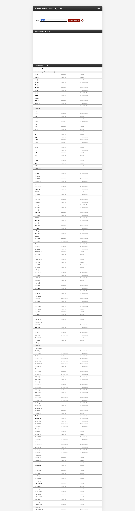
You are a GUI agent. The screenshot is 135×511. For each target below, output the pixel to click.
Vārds (37, 20)
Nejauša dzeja (53, 9)
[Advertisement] (67, 48)
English (98, 9)
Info (61, 9)
